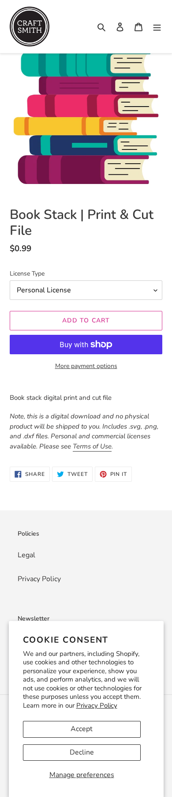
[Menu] (157, 26)
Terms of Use (92, 446)
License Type (27, 273)
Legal (26, 555)
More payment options (86, 366)
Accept (82, 729)
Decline (82, 752)
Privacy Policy (96, 705)
